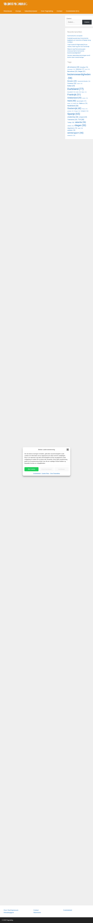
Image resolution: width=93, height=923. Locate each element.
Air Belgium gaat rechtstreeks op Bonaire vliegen (14, 824)
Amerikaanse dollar (16, 471)
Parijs (84, 108)
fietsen (83, 92)
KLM (75, 103)
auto (87, 69)
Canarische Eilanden (84, 81)
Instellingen (61, 469)
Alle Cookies (31, 469)
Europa (18, 11)
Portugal (77, 111)
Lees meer (9, 127)
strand (12, 304)
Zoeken (68, 18)
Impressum (14, 910)
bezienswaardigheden (79, 76)
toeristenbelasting (16, 727)
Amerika (8, 471)
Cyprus (79, 83)
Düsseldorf (71, 92)
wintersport (75, 133)
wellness (13, 221)
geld (14, 473)
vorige (7, 901)
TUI (15, 388)
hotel (12, 388)
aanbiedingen (9, 642)
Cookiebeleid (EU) (72, 11)
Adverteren (37, 912)
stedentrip (72, 117)
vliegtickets (7, 644)
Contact (59, 11)
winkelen (71, 130)
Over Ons (7, 910)
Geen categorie (10, 219)
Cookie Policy (45, 473)
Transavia (72, 119)
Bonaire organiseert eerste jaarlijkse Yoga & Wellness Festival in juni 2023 (15, 152)
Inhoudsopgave (9, 912)
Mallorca (83, 103)
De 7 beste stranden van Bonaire (12, 236)
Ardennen (80, 69)
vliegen (13, 891)
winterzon (71, 135)
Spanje (73, 113)
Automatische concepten (74, 35)
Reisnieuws (8, 11)
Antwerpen (71, 69)
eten (78, 92)
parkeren (70, 111)
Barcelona (72, 71)
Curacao (71, 83)
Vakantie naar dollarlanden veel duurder (14, 403)
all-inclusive (73, 67)
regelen (13, 559)
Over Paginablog (55, 473)
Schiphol (84, 111)
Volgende (22, 901)
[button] (68, 450)
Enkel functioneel (47, 469)
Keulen (70, 103)
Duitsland (75, 89)
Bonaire (8, 132)
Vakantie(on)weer (31, 11)
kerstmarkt (81, 101)
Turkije (70, 122)
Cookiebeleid (37, 473)
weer (80, 128)
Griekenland (74, 98)
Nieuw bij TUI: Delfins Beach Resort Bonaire (13, 319)
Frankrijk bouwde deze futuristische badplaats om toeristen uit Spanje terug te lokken (79, 40)
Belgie (81, 71)
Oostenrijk (74, 108)
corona (13, 809)
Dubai (10, 473)
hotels (85, 98)
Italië (71, 101)
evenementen (15, 134)
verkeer (70, 125)
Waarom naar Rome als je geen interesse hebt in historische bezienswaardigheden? (76, 51)
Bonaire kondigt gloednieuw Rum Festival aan (14, 742)
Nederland (72, 106)
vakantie (80, 122)
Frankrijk (74, 94)
